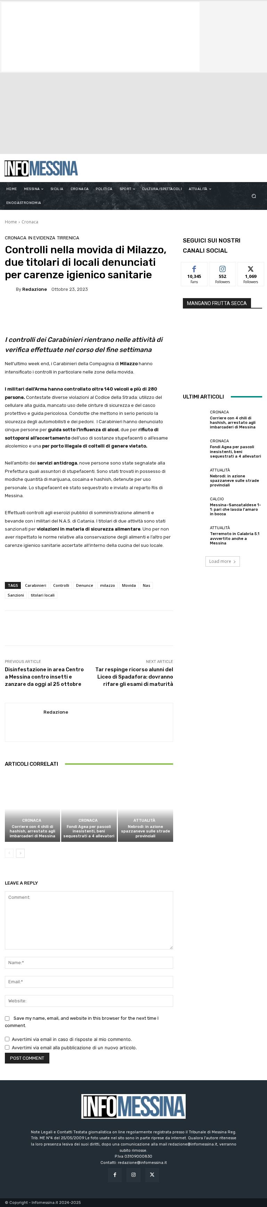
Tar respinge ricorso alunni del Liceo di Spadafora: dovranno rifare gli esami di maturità (134, 676)
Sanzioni (16, 595)
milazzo (107, 585)
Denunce (84, 585)
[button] (254, 196)
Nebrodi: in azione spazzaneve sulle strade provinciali (145, 831)
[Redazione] (10, 289)
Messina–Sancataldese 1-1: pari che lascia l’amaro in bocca (235, 509)
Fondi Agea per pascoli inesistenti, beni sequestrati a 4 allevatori (88, 831)
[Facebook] (115, 1175)
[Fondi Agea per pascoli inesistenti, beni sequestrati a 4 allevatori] (88, 808)
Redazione (34, 289)
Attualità (144, 820)
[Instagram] (133, 1175)
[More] (236, 628)
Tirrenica (68, 238)
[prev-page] (9, 853)
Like (195, 267)
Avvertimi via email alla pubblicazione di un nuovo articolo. (74, 1047)
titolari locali (43, 595)
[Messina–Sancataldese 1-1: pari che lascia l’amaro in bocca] (195, 507)
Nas (146, 585)
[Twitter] (152, 1175)
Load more (220, 561)
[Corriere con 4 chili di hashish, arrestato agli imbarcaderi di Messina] (32, 808)
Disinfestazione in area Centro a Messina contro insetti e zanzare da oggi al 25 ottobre (44, 676)
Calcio (217, 499)
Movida (129, 585)
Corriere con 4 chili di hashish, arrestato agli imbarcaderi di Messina (32, 831)
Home (11, 222)
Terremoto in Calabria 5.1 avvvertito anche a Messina (234, 538)
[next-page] (20, 853)
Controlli (61, 585)
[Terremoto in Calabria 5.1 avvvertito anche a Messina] (195, 536)
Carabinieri (35, 585)
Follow (223, 267)
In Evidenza (41, 238)
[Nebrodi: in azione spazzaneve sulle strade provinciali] (145, 808)
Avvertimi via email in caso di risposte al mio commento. (72, 1039)
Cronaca (30, 222)
